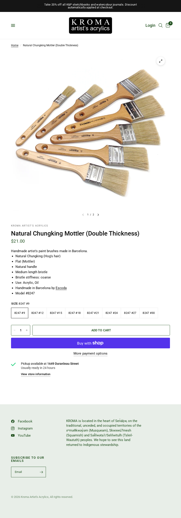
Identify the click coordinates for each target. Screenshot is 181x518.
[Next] (98, 215)
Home (14, 45)
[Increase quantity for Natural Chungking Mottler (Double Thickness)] (26, 330)
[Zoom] (160, 61)
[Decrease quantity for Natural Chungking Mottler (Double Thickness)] (14, 330)
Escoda (61, 288)
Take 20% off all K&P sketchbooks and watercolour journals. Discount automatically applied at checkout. (90, 6)
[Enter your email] (41, 472)
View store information (35, 374)
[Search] (160, 25)
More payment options (90, 353)
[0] (167, 25)
